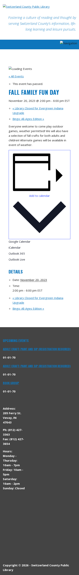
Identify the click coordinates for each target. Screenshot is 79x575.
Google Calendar (19, 241)
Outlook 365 (17, 253)
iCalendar (15, 247)
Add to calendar (39, 196)
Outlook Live (17, 259)
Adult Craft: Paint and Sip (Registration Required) (37, 349)
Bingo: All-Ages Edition (28, 119)
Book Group (11, 383)
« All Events (16, 76)
